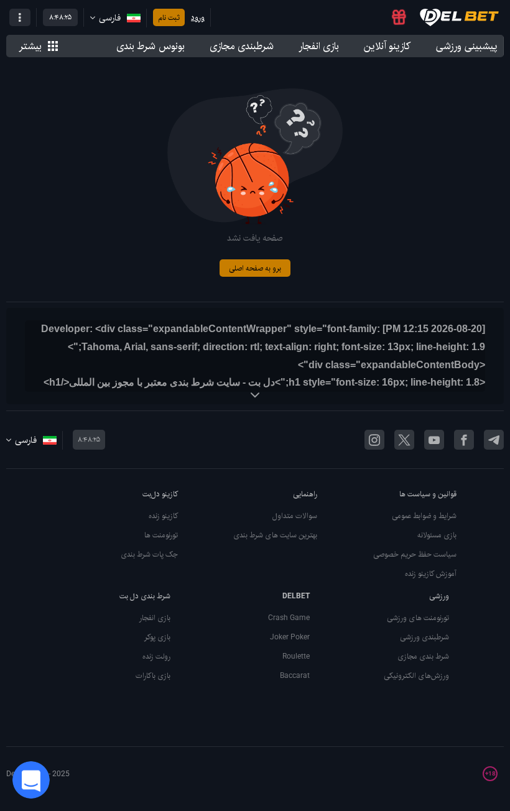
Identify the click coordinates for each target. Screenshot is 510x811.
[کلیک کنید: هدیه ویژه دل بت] (399, 17)
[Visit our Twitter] (404, 440)
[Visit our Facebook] (464, 440)
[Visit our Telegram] (494, 440)
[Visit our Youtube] (434, 440)
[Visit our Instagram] (374, 440)
